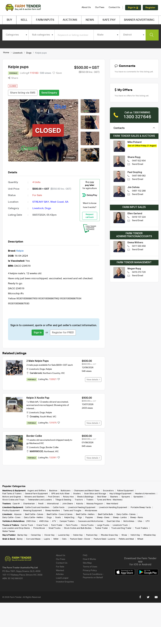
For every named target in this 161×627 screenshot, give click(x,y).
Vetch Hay (135, 535)
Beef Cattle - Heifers (85, 514)
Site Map (87, 563)
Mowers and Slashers (34, 497)
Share (14, 78)
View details (92, 380)
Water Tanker (8, 531)
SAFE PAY (109, 20)
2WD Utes (31, 521)
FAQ (85, 555)
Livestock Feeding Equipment (81, 507)
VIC (63, 373)
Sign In (132, 7)
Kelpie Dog (69, 518)
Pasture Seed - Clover (80, 539)
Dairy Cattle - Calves (126, 514)
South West (46, 417)
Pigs (80, 518)
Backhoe (53, 491)
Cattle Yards (58, 507)
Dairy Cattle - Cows (11, 518)
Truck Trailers (141, 528)
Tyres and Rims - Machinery (109, 500)
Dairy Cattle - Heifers (33, 518)
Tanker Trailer (101, 528)
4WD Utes (44, 521)
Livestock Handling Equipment (113, 507)
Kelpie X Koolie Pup (37, 398)
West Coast (57, 202)
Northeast (49, 451)
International (53, 504)
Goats (58, 518)
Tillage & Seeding (63, 500)
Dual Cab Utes (113, 521)
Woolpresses (91, 511)
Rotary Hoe (68, 497)
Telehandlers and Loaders (40, 500)
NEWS (90, 20)
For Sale (60, 567)
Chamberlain (29, 504)
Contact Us (114, 7)
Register (150, 7)
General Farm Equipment (36, 494)
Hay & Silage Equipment (120, 494)
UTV (148, 521)
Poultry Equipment (11, 511)
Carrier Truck (27, 525)
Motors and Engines (11, 497)
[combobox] (15, 35)
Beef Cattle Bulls (105, 514)
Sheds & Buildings (85, 497)
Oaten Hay (78, 535)
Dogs (28, 53)
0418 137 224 (139, 217)
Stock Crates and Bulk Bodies (78, 528)
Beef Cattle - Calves (34, 514)
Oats (64, 539)
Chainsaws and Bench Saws (87, 491)
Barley (20, 539)
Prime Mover (39, 528)
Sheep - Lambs (120, 518)
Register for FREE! (63, 332)
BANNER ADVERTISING (139, 20)
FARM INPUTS (45, 20)
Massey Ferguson (94, 504)
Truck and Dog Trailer (121, 528)
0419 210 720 (139, 272)
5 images (70, 158)
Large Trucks (103, 525)
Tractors (79, 500)
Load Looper (62, 578)
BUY (9, 20)
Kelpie (20, 251)
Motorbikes (128, 521)
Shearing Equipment (32, 511)
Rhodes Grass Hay (109, 535)
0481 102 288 (139, 191)
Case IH (16, 504)
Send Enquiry (49, 93)
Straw (124, 535)
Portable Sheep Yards (141, 507)
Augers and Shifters (36, 491)
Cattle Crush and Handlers (37, 507)
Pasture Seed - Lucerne (104, 539)
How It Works (89, 559)
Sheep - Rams (136, 518)
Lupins (47, 539)
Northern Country (51, 373)
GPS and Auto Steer (60, 494)
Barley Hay (22, 535)
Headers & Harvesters (145, 494)
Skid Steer (102, 497)
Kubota (79, 504)
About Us (86, 7)
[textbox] (15, 35)
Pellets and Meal (126, 539)
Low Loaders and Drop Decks (16, 528)
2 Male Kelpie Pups (37, 361)
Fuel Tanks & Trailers (12, 494)
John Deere (67, 504)
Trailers (89, 500)
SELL (24, 20)
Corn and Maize (33, 539)
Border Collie (34, 436)
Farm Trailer (56, 525)
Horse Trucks (87, 525)
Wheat (140, 539)
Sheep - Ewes (103, 518)
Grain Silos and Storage (95, 494)
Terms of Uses (90, 567)
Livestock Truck (120, 525)
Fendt (41, 504)
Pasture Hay (91, 535)
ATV (54, 521)
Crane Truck (42, 525)
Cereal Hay (36, 535)
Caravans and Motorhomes (90, 521)
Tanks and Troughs (72, 511)
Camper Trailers (67, 521)
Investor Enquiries (65, 582)
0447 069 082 (139, 176)
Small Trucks (55, 528)
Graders (77, 494)
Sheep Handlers (52, 511)
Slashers (114, 497)
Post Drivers (54, 497)
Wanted (60, 570)
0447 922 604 (139, 161)
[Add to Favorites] (59, 379)
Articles (60, 574)
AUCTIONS (70, 20)
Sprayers (126, 497)
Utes (140, 521)
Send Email (137, 164)
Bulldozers (65, 491)
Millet (55, 539)
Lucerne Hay (63, 535)
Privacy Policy (90, 570)
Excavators (108, 491)
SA (66, 202)
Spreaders (138, 497)
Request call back (90, 216)
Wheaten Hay (150, 535)
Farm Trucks (72, 525)
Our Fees (99, 7)
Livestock (17, 53)
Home (6, 52)
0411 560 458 (139, 246)
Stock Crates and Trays (13, 500)
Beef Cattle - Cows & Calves (59, 514)
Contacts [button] (119, 128)
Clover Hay (49, 535)
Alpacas (18, 514)
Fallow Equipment (125, 491)
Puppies (89, 518)
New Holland (112, 504)
